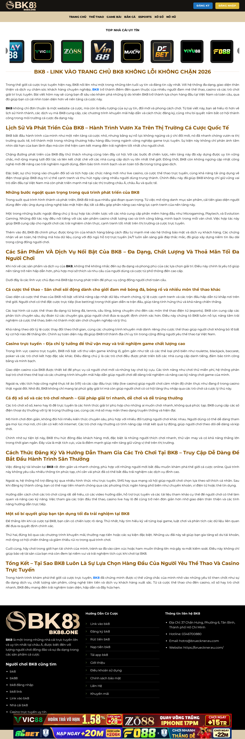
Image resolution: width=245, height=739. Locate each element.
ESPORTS (145, 17)
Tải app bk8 (99, 655)
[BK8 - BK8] (25, 5)
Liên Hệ (96, 686)
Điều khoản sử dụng (106, 670)
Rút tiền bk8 (100, 639)
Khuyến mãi (99, 694)
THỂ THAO (96, 17)
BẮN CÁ (130, 17)
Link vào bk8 (100, 624)
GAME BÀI (114, 17)
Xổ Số (159, 17)
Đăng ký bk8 (100, 631)
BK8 (9, 640)
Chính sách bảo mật (105, 678)
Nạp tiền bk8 (100, 647)
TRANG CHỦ (78, 17)
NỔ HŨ (171, 17)
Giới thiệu (97, 663)
